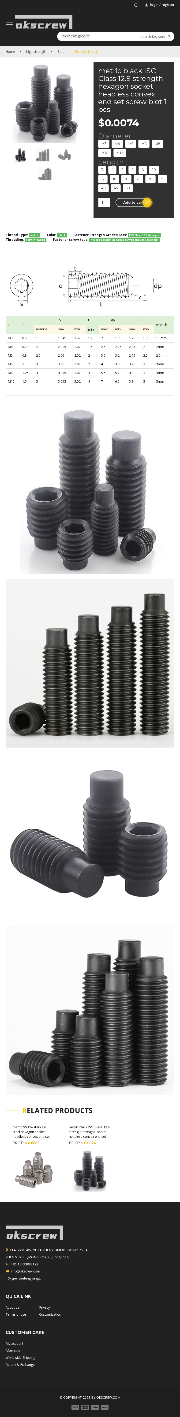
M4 (117, 144)
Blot (60, 51)
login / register (162, 4)
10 (154, 170)
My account (14, 1343)
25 (138, 179)
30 (150, 179)
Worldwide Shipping (20, 1357)
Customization (50, 1314)
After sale (13, 1350)
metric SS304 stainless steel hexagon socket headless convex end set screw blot (31, 1134)
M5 (130, 144)
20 (126, 179)
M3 (103, 144)
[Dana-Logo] (43, 21)
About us (12, 1307)
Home (10, 51)
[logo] (34, 1233)
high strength (36, 51)
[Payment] (90, 1407)
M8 (157, 144)
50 (128, 188)
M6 (143, 144)
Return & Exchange (20, 1364)
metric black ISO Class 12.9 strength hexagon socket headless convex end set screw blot (89, 1134)
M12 (119, 153)
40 (103, 188)
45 (116, 188)
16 (114, 179)
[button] (136, 5)
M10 (104, 153)
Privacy (44, 1307)
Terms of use (16, 1314)
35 (162, 179)
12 (103, 179)
